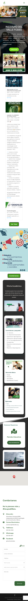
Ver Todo (14, 224)
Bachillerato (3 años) (12, 380)
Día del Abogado (11, 211)
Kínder (8, 375)
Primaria (9, 376)
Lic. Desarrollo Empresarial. (14, 334)
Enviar (20, 583)
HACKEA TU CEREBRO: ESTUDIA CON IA (13, 115)
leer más (9, 97)
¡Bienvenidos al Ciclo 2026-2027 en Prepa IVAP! (14, 90)
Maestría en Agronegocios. (13, 348)
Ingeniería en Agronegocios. (14, 336)
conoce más (14, 49)
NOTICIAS (16, 212)
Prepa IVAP (17, 92)
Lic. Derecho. (10, 333)
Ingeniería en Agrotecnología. (14, 338)
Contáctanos (14, 276)
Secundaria (10, 378)
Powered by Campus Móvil (14, 599)
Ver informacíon (14, 442)
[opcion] (14, 71)
